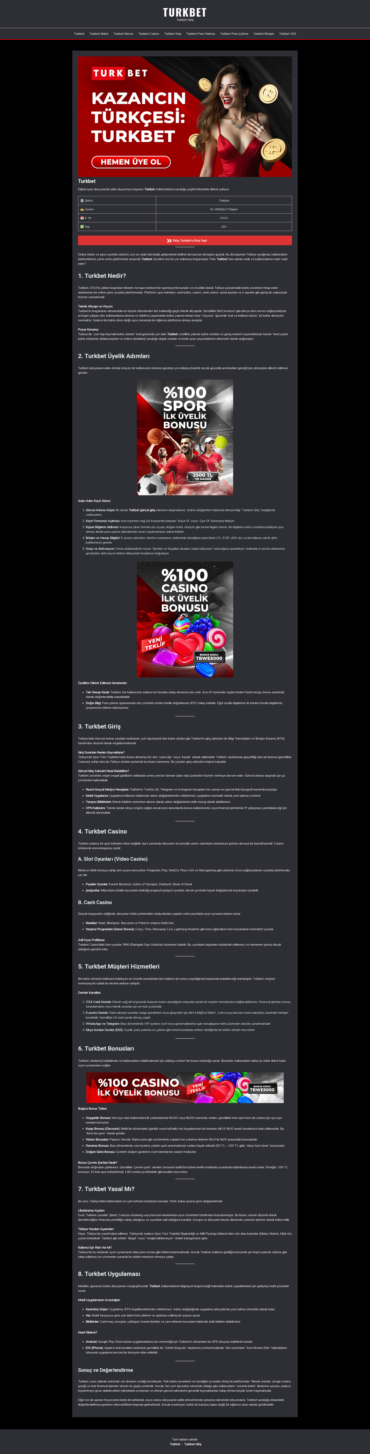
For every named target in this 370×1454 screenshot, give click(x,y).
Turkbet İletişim (263, 34)
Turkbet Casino (148, 34)
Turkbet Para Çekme (234, 34)
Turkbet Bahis (98, 34)
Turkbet (185, 12)
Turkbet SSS (287, 34)
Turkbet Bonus (123, 34)
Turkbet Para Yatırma (200, 34)
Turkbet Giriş (172, 34)
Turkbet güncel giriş (142, 510)
